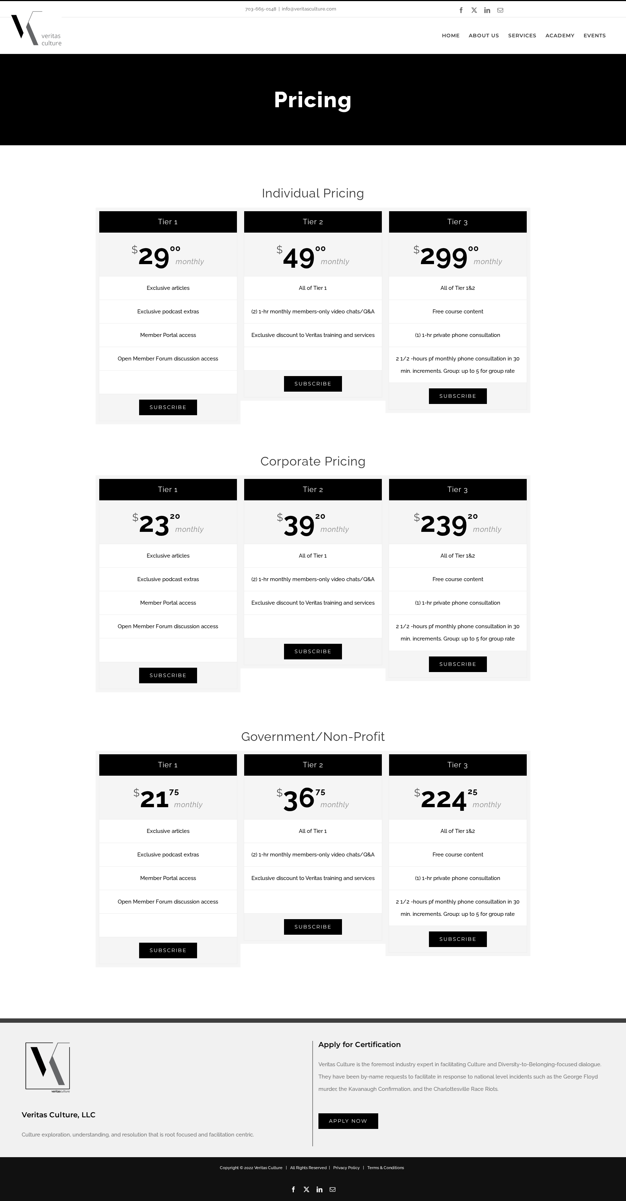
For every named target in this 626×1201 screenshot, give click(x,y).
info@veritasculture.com (309, 9)
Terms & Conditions (385, 1167)
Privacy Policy (346, 1167)
